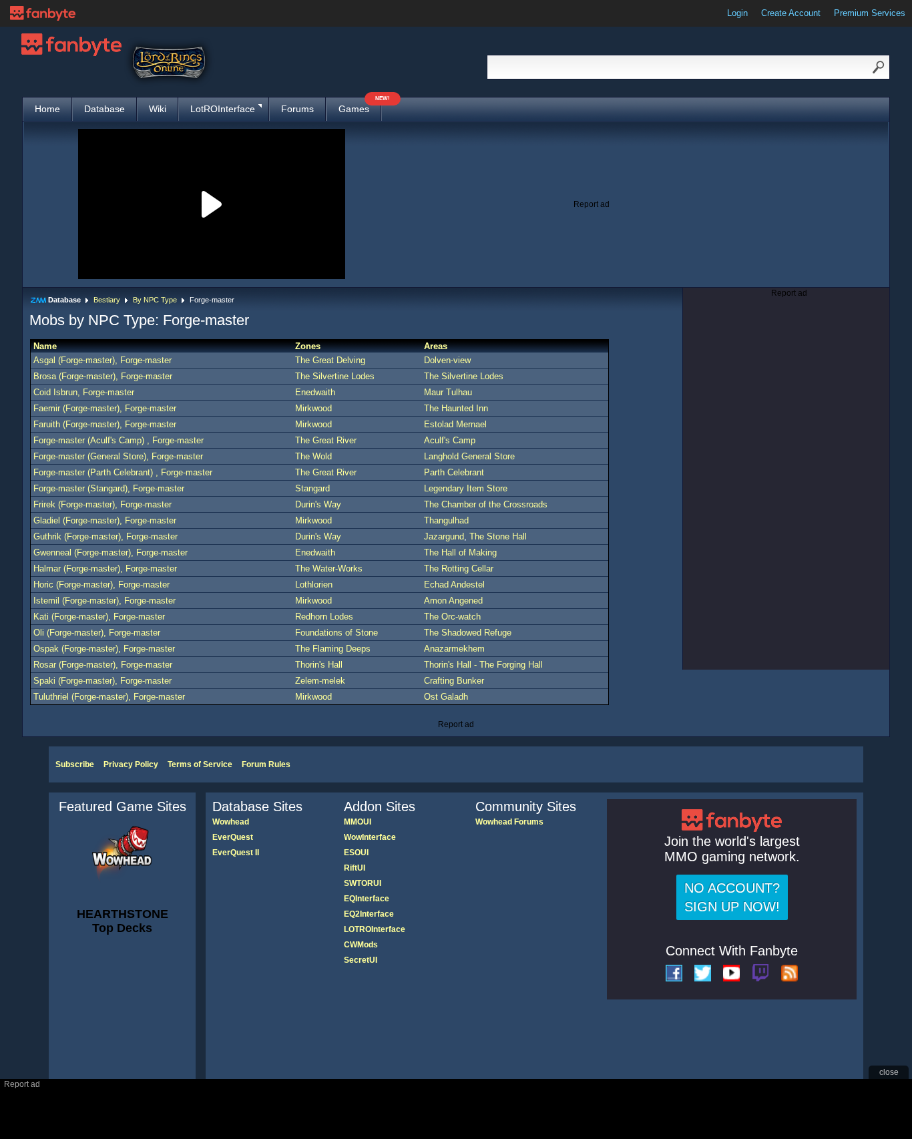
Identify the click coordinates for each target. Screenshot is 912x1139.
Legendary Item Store (465, 488)
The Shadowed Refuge (467, 633)
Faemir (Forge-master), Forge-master (104, 408)
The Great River (326, 440)
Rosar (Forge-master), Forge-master (102, 665)
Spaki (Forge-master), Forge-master (102, 681)
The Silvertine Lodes (335, 376)
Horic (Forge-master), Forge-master (101, 585)
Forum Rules (266, 764)
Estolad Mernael (455, 424)
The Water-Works (329, 568)
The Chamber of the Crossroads (485, 504)
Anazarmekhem (454, 649)
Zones (307, 346)
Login (737, 13)
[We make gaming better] (42, 13)
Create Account (791, 13)
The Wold (313, 456)
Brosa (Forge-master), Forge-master (102, 376)
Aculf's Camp (449, 440)
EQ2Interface (369, 914)
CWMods (361, 944)
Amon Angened (453, 601)
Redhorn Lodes (324, 617)
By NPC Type (155, 300)
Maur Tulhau (448, 392)
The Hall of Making (460, 552)
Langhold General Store (469, 456)
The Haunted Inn (456, 408)
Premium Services (869, 13)
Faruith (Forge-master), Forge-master (104, 424)
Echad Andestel (454, 585)
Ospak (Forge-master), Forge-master (104, 649)
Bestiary (106, 300)
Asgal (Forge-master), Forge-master (102, 360)
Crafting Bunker (454, 681)
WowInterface (370, 837)
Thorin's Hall (319, 665)
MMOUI (357, 822)
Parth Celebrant (454, 472)
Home (47, 108)
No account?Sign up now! (732, 897)
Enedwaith (315, 392)
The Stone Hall (498, 536)
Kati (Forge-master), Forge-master (99, 617)
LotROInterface (222, 108)
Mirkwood (313, 408)
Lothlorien (313, 585)
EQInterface (366, 898)
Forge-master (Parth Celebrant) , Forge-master (122, 472)
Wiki (157, 108)
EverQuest (232, 837)
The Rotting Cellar (458, 568)
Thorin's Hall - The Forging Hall (483, 665)
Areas (435, 346)
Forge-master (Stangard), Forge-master (108, 488)
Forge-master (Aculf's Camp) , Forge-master (118, 440)
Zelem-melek (320, 681)
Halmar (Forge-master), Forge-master (105, 568)
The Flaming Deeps (333, 649)
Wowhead (230, 822)
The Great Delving (330, 360)
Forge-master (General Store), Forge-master (118, 456)
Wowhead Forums (509, 822)
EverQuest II (235, 852)
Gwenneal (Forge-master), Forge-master (110, 552)
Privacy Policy (130, 764)
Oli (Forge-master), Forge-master (96, 633)
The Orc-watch (452, 617)
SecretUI (360, 960)
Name (45, 346)
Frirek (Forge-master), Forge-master (102, 504)
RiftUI (354, 868)
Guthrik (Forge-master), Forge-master (105, 536)
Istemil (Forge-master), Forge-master (104, 601)
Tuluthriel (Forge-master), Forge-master (109, 697)
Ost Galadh (446, 697)
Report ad (592, 204)
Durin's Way (318, 504)
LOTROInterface (374, 929)
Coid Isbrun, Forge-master (83, 392)
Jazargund (444, 536)
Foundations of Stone (336, 633)
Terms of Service (200, 764)
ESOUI (356, 852)
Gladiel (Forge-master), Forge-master (104, 520)
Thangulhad (446, 520)
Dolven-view (447, 360)
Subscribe (74, 764)
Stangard (312, 488)
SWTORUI (362, 883)
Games (359, 105)
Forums (297, 108)
